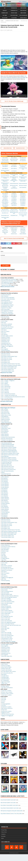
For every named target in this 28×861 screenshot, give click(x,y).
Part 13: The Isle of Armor (7, 398)
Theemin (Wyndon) (5, 205)
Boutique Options (5, 686)
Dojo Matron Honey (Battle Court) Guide (9, 805)
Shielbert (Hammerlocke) (23, 183)
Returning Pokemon (6, 300)
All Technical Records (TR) (7, 673)
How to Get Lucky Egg (6, 632)
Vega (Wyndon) (14, 205)
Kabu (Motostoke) (23, 157)
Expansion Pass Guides (6, 372)
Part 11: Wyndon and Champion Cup (9, 395)
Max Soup (4, 322)
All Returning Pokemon (6, 325)
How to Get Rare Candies (7, 603)
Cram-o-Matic (4, 321)
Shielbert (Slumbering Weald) (8, 446)
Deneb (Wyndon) (5, 484)
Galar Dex (5, 10)
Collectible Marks (5, 677)
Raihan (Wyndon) (14, 168)
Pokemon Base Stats (6, 668)
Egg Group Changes (6, 681)
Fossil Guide (4, 626)
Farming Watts (5, 604)
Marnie (3, 472)
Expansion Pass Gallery (6, 285)
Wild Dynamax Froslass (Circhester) (9, 459)
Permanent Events (5, 548)
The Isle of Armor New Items (8, 714)
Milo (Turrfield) (5, 157)
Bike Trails (4, 347)
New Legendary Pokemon (7, 302)
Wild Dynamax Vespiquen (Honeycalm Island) (11, 365)
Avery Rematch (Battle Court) (8, 371)
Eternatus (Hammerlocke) (7, 438)
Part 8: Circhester (5, 391)
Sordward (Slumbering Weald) (8, 444)
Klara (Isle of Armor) (5, 209)
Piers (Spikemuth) (23, 160)
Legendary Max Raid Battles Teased (9, 280)
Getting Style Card (5, 341)
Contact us (3, 834)
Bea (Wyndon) (23, 166)
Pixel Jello (10, 30)
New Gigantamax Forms (7, 303)
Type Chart (4, 560)
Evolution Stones (14, 15)
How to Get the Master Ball (7, 612)
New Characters (5, 296)
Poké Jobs (4, 552)
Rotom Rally (4, 629)
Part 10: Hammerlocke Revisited (8, 393)
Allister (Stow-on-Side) (14, 159)
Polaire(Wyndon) (5, 203)
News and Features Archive (7, 286)
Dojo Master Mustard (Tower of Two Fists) (11, 363)
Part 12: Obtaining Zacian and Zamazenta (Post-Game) (13, 396)
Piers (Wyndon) (22, 202)
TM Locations (4, 17)
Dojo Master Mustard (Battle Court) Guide (9, 808)
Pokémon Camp (5, 551)
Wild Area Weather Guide (7, 594)
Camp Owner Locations (7, 695)
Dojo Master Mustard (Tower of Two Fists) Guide (11, 813)
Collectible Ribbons (6, 678)
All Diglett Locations (14, 227)
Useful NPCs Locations (6, 690)
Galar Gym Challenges (6, 598)
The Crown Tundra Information (8, 299)
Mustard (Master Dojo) (23, 209)
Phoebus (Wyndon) (5, 202)
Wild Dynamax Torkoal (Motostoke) (9, 450)
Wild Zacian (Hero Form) (7, 465)
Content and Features (6, 294)
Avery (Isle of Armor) (14, 209)
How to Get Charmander (7, 620)
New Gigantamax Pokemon (7, 282)
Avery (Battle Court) (5, 212)
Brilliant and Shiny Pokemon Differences (10, 595)
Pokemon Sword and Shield (19, 77)
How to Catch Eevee (6, 617)
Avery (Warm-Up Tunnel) (14, 210)
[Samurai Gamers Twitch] (21, 847)
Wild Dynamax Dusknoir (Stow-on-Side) (10, 454)
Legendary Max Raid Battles (7, 313)
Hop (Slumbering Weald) (7, 443)
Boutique (3, 554)
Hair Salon (4, 555)
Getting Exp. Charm (6, 340)
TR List (5, 233)
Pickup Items (4, 709)
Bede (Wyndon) (5, 166)
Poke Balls (4, 699)
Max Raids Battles (5, 592)
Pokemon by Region (6, 665)
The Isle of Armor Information (8, 297)
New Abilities (4, 557)
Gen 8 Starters (23, 227)
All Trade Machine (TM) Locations (9, 671)
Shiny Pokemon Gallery (6, 667)
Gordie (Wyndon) (14, 196)
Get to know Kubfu (6, 283)
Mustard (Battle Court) (5, 215)
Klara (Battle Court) (23, 210)
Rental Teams (4, 683)
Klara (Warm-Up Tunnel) (5, 210)
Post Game (5, 15)
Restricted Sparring (6, 350)
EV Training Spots (5, 680)
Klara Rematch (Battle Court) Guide (8, 802)
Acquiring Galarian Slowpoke (7, 305)
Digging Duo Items (6, 712)
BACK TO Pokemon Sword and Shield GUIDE (14, 238)
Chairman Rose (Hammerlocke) (8, 437)
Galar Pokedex (5, 664)
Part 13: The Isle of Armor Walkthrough (14, 101)
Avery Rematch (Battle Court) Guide (8, 799)
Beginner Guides (5, 12)
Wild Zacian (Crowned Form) (8, 468)
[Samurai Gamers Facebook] (7, 847)
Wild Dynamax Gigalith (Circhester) (9, 457)
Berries (3, 702)
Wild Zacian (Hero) (5, 185)
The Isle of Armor (5, 316)
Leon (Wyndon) (14, 199)
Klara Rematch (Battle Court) (8, 369)
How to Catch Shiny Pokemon (8, 623)
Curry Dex (4, 705)
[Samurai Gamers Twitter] (12, 847)
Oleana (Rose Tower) (22, 165)
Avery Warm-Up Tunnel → (20, 148)
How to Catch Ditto (6, 619)
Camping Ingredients (6, 703)
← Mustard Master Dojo (7, 148)
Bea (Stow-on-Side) (5, 159)
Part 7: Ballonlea (5, 389)
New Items (4, 332)
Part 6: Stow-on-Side (6, 388)
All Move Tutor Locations (7, 692)
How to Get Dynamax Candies (8, 601)
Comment (3, 255)
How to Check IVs (5, 615)
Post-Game (14, 232)
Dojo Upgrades (5, 349)
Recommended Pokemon (7, 588)
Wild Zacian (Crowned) (23, 185)
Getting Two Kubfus (6, 337)
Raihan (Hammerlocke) (5, 162)
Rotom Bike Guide (5, 628)
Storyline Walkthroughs (7, 401)
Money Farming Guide (6, 606)
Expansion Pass (5, 227)
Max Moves (4, 674)
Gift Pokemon (4, 334)
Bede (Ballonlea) (5, 456)
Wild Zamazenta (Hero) (14, 185)
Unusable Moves (5, 675)
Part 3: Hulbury (5, 383)
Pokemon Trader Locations (7, 693)
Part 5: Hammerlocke (6, 386)
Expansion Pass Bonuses (7, 328)
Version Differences (6, 545)
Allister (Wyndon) (5, 168)
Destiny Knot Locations (6, 711)
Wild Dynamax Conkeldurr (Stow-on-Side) (14, 180)
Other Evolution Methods (7, 610)
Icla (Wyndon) (5, 197)
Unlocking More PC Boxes (7, 638)
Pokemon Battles (14, 10)
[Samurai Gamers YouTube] (16, 847)
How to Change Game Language (8, 641)
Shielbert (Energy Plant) (6, 463)
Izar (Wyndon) (14, 197)
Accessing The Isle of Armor (7, 327)
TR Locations (14, 17)
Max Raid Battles (5, 549)
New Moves (4, 330)
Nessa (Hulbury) (14, 157)
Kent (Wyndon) (5, 199)
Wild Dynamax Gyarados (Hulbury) (9, 449)
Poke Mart (4, 698)
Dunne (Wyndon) (5, 196)
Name (2, 251)
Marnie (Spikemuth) (23, 187)
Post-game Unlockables (7, 600)
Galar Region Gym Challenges (8, 407)
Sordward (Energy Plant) (7, 462)
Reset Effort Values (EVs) (7, 344)
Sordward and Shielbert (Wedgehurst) (9, 451)
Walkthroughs (23, 10)
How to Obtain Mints (6, 613)
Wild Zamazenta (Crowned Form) (9, 469)
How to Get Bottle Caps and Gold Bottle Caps (11, 625)
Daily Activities (5, 590)
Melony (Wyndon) (5, 200)
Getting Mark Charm (6, 338)
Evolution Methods (23, 15)
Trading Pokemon (5, 558)
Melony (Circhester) (14, 160)
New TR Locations (5, 331)
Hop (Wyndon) (14, 165)
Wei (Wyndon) (23, 205)
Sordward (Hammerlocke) (14, 183)
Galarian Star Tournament (7, 312)
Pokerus (3, 631)
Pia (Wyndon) (14, 202)
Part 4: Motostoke (5, 385)
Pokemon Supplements (6, 607)
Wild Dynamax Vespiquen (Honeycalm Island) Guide (11, 810)
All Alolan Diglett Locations (7, 335)
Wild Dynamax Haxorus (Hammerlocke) (10, 460)
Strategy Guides (14, 12)
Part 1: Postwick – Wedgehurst (8, 380)
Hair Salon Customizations (7, 687)
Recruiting (3, 836)
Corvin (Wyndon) (5, 482)
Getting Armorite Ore (6, 343)
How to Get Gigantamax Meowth (9, 622)
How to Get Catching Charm (7, 635)
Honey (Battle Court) (14, 215)
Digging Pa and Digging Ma (7, 346)
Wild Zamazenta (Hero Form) (8, 466)
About (2, 838)
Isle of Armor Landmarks (7, 324)
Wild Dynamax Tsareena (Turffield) (9, 447)
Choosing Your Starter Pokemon (8, 546)
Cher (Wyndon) (5, 481)
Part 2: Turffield (5, 382)
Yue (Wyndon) (5, 206)
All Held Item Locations (6, 706)
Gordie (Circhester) (5, 160)
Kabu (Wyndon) (22, 197)
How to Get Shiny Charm (7, 637)
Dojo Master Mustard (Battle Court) (9, 366)
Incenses (3, 701)
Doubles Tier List (23, 17)
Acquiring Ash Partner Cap (7, 306)
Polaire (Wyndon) (5, 507)
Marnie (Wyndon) (5, 165)
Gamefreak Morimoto (6, 473)
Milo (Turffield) (5, 409)
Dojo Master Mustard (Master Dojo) (9, 356)
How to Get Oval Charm (7, 634)
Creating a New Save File (7, 640)
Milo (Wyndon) (14, 200)
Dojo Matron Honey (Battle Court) (9, 368)
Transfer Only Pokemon (7, 670)
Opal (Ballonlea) (23, 159)
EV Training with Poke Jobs (7, 616)
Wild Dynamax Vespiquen (23, 212)
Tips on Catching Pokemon (7, 591)
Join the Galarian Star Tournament (9, 279)
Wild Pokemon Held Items (7, 708)
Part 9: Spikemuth (5, 392)
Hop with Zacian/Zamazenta (8, 471)
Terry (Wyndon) (22, 203)
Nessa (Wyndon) (14, 166)
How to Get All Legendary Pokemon (9, 597)
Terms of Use (4, 832)
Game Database (23, 12)
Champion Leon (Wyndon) (7, 440)
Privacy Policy (4, 830)
